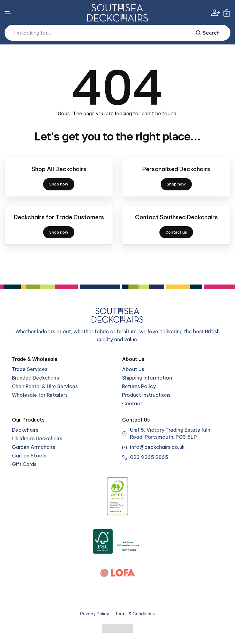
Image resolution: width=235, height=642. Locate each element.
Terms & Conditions (135, 614)
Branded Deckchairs (35, 378)
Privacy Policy (94, 614)
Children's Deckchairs (37, 438)
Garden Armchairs (33, 447)
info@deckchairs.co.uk (157, 447)
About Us (133, 369)
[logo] (117, 13)
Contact (132, 403)
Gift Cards (24, 464)
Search (211, 33)
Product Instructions (146, 395)
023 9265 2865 (149, 457)
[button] (8, 13)
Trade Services (29, 369)
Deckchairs (25, 430)
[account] (215, 12)
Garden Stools (29, 456)
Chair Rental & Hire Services (45, 386)
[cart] (226, 13)
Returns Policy (139, 386)
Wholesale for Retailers (40, 395)
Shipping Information (147, 378)
